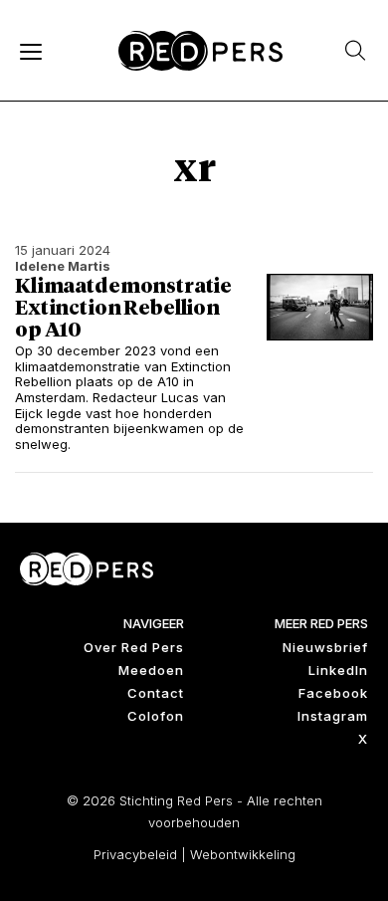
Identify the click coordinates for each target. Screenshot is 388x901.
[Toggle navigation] (30, 51)
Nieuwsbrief (325, 647)
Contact (155, 693)
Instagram (332, 716)
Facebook (333, 693)
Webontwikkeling (242, 854)
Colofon (155, 716)
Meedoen (151, 670)
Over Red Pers (134, 647)
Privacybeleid (135, 854)
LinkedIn (338, 670)
